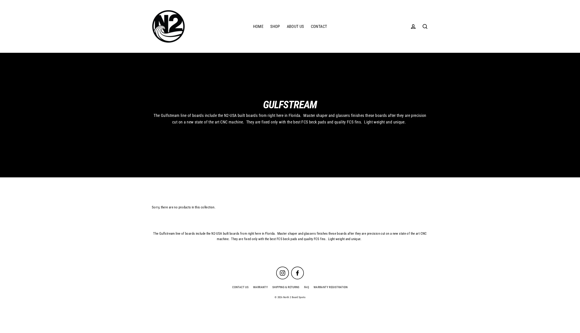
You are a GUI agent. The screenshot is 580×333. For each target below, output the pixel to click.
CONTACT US (240, 287)
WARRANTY (260, 287)
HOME (258, 26)
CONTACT (319, 26)
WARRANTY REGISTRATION (331, 287)
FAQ (306, 287)
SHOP (275, 26)
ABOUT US (295, 26)
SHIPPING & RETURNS (286, 287)
